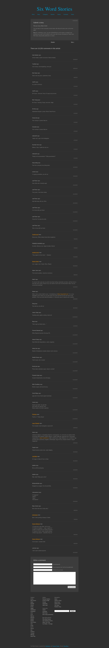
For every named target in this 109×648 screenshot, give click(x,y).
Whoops (32, 634)
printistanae (35, 515)
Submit (59, 14)
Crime (32, 599)
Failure (32, 605)
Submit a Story (57, 600)
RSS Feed (45, 613)
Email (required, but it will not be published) (63, 567)
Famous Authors (46, 599)
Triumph (32, 633)
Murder (32, 620)
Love (32, 614)
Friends (44, 602)
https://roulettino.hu (44, 438)
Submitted (45, 603)
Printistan (34, 414)
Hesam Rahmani (36, 524)
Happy (32, 608)
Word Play (33, 636)
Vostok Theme (56, 646)
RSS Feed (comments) (48, 614)
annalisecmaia (35, 252)
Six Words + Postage (47, 623)
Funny (32, 606)
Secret (32, 628)
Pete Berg (66, 646)
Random (52, 14)
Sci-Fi (32, 627)
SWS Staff (45, 605)
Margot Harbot (35, 261)
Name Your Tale (46, 622)
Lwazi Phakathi (35, 423)
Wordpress (47, 646)
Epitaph (32, 603)
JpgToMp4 (34, 456)
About (33, 14)
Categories (45, 14)
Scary (32, 625)
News (38, 14)
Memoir (32, 616)
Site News (56, 605)
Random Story (57, 606)
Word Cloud (57, 602)
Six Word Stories (54, 8)
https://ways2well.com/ (63, 294)
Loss (32, 613)
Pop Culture (33, 622)
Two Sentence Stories (48, 620)
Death (32, 602)
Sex (31, 630)
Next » (72, 42)
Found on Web (46, 600)
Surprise (32, 631)
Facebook (66, 14)
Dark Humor (33, 600)
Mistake (32, 617)
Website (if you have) (58, 570)
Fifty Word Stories (47, 619)
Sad (31, 623)
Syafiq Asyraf (35, 234)
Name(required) (56, 564)
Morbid (32, 619)
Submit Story (57, 603)
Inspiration (33, 611)
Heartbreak (33, 609)
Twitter (72, 14)
